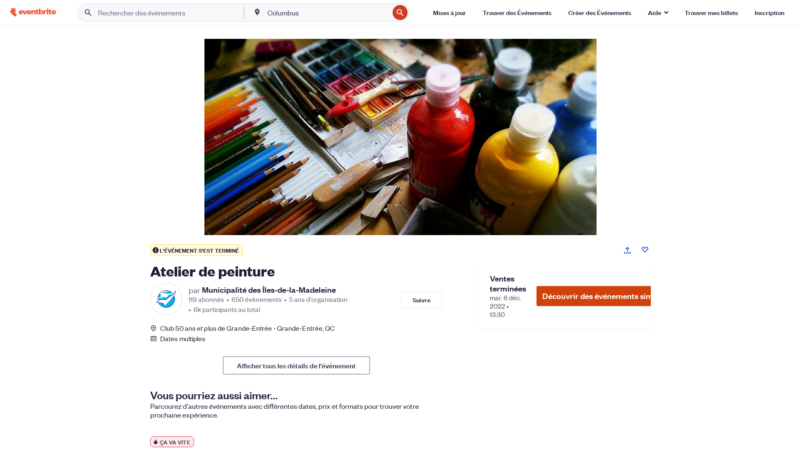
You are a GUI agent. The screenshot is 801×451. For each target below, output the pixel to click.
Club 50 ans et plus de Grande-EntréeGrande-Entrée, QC (247, 328)
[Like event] (645, 250)
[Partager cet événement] (627, 250)
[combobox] (327, 12)
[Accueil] (33, 12)
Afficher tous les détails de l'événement (296, 365)
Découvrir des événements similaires (608, 296)
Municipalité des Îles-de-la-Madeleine (269, 290)
